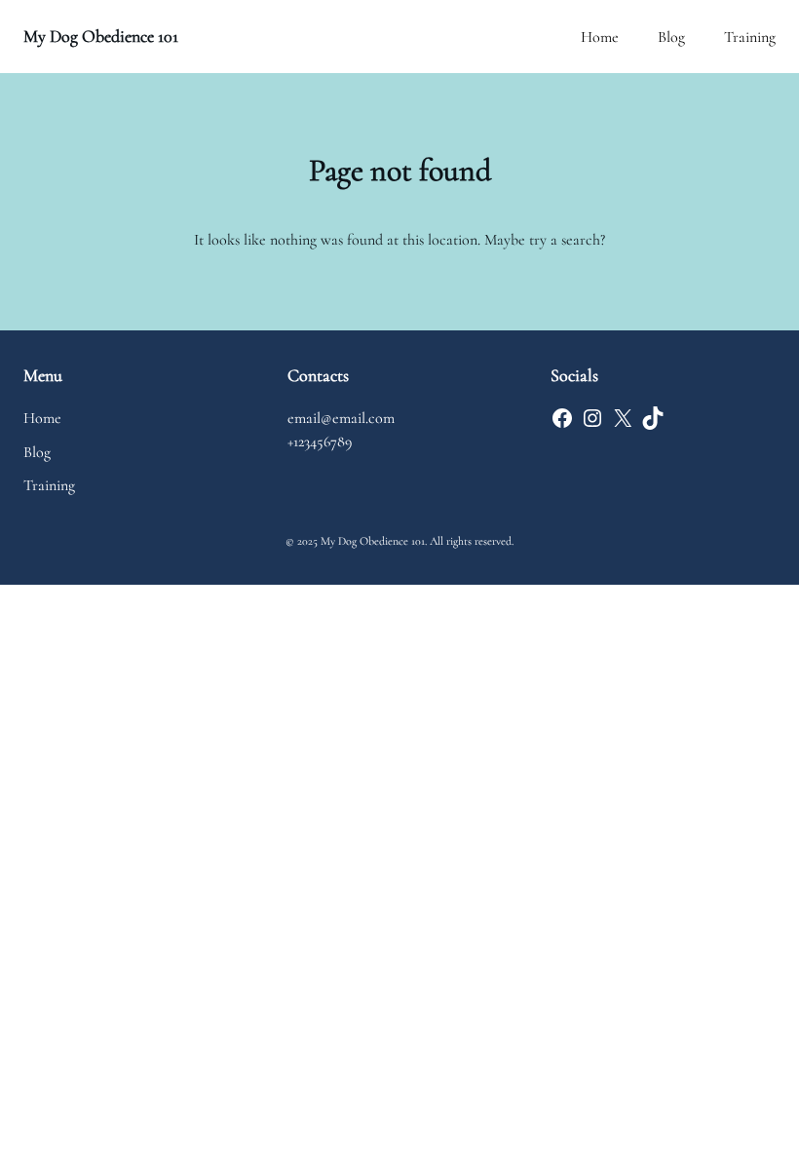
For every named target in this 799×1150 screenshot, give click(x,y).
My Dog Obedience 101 (100, 36)
